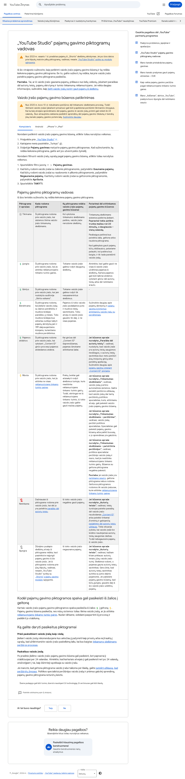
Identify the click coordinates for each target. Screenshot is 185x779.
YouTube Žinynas (19, 4)
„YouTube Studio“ (45, 139)
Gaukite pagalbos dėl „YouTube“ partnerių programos (152, 34)
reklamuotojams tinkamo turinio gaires (37, 615)
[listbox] (87, 773)
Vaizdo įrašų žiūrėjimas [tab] (49, 21)
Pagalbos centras (12, 14)
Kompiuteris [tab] (25, 126)
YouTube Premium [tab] (147, 21)
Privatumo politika (35, 773)
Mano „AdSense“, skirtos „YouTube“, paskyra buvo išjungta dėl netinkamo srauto (157, 99)
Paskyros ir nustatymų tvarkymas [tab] (80, 21)
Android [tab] (39, 126)
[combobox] (92, 4)
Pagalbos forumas (173, 14)
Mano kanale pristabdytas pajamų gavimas (156, 64)
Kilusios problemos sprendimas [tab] (17, 21)
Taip (51, 708)
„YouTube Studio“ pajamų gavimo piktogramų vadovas (156, 55)
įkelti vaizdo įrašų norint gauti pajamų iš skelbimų (73, 89)
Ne (64, 708)
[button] (5, 4)
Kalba (83, 770)
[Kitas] (179, 21)
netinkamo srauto (97, 478)
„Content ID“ (108, 514)
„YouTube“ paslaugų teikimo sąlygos (59, 773)
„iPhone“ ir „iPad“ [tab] (55, 126)
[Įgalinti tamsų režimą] (100, 773)
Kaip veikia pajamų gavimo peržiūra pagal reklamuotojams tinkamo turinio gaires (158, 86)
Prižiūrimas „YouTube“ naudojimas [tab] (117, 21)
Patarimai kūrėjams (34, 14)
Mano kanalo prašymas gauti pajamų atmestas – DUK (157, 74)
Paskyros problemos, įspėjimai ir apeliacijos (155, 45)
